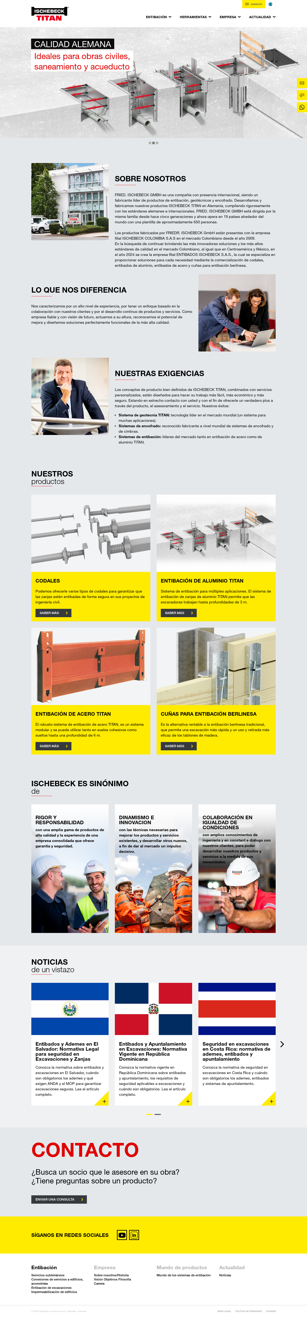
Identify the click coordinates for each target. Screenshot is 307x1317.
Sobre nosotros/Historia (111, 1275)
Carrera (99, 1283)
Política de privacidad (249, 1311)
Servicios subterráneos (48, 1275)
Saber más (49, 613)
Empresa (228, 17)
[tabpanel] (70, 1044)
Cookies (271, 1311)
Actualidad (260, 17)
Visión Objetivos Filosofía (112, 1279)
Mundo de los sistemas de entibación (184, 1275)
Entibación (156, 17)
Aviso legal (224, 1311)
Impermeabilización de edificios (54, 1292)
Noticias (225, 1275)
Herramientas (193, 17)
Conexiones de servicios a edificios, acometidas (57, 1281)
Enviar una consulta (55, 1199)
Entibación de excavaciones (51, 1287)
